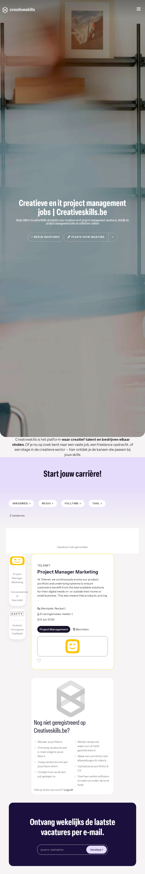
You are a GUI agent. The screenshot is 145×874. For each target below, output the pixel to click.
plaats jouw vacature (87, 236)
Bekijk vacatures (46, 236)
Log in (68, 789)
